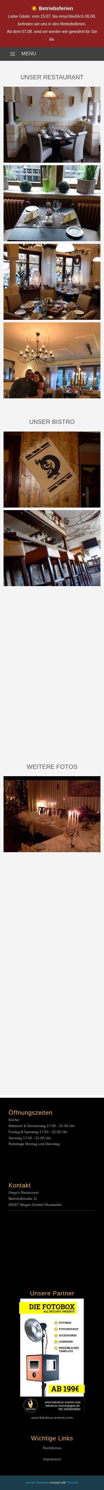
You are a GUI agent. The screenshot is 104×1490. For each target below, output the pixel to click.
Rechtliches (52, 1448)
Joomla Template (37, 1482)
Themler (72, 1482)
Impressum (52, 1459)
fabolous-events (52, 1418)
